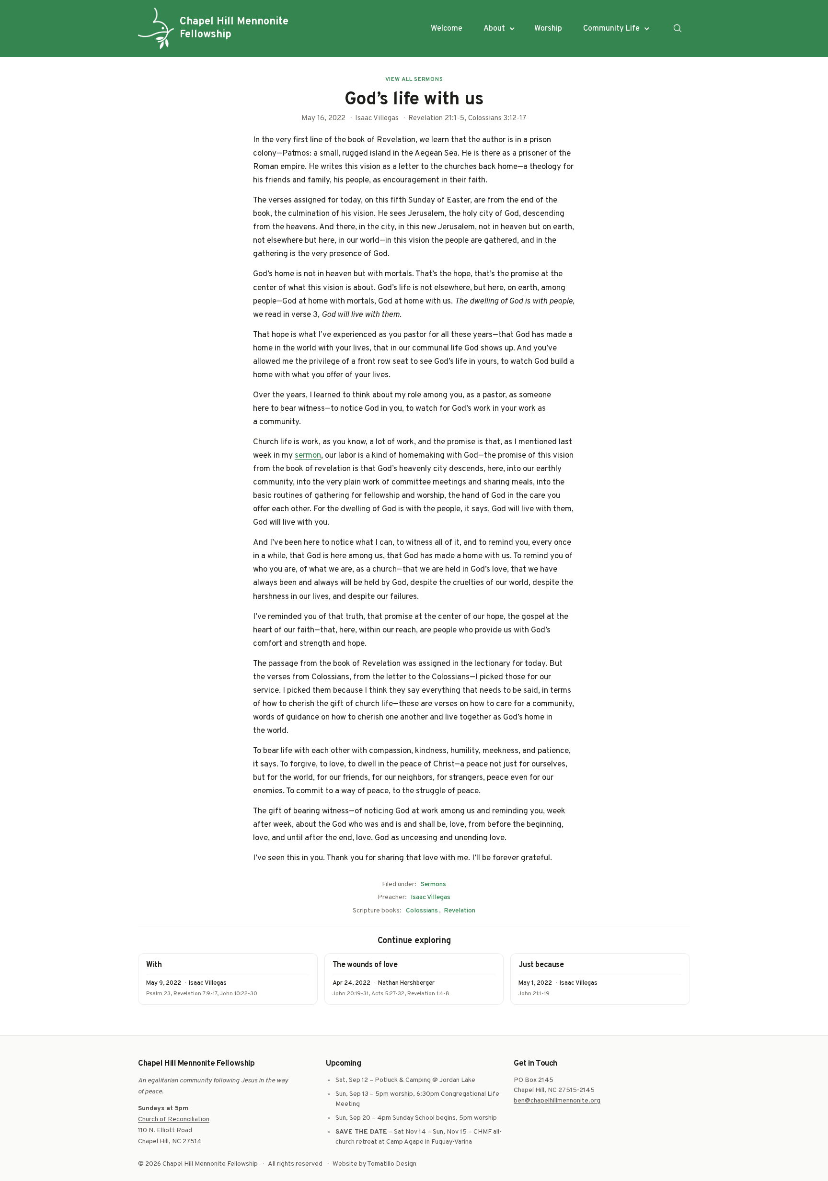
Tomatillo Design (391, 1164)
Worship (548, 29)
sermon (308, 455)
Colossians (422, 911)
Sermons (433, 884)
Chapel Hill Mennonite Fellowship (234, 28)
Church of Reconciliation (173, 1119)
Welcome (446, 29)
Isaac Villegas (430, 897)
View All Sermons (414, 79)
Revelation (459, 911)
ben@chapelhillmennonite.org (557, 1101)
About (494, 29)
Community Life (611, 29)
